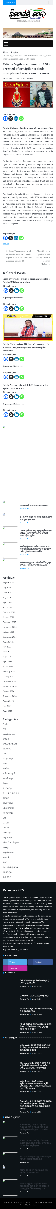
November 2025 (10, 627)
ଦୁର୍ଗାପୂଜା (6, 798)
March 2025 (8, 666)
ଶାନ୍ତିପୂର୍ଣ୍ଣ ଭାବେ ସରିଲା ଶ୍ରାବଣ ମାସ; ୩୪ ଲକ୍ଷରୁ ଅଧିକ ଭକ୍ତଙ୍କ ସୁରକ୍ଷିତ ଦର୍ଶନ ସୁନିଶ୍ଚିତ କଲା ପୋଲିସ (35, 548)
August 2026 (8, 583)
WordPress (32, 1205)
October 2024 (8, 691)
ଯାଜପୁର (6, 847)
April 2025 (7, 661)
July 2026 (7, 587)
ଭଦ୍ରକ (6, 828)
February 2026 (9, 612)
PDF (4, 729)
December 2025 (9, 622)
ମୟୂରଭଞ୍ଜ (7, 837)
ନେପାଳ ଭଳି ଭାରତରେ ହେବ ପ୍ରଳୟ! (34, 505)
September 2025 (10, 637)
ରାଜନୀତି (6, 857)
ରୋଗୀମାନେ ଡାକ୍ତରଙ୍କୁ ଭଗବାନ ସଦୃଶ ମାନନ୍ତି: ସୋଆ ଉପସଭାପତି (35, 1157)
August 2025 (8, 642)
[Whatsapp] (21, 118)
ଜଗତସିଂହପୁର (8, 778)
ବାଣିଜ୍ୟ (6, 823)
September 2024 (10, 696)
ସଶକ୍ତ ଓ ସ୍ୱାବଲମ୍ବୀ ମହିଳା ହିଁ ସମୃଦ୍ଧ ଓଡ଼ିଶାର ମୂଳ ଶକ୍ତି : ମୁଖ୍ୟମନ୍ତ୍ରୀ (35, 563)
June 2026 (7, 592)
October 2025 (8, 632)
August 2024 (8, 701)
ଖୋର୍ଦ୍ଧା (6, 768)
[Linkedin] (16, 118)
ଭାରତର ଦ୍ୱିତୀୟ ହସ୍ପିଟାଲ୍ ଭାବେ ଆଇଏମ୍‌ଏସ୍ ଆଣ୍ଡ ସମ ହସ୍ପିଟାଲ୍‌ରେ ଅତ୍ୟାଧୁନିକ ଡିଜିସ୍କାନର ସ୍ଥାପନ (34, 1186)
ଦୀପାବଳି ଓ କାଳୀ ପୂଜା (11, 793)
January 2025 (8, 676)
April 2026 (7, 602)
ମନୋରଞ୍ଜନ (7, 833)
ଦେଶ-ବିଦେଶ (8, 803)
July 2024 (7, 706)
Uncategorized (9, 734)
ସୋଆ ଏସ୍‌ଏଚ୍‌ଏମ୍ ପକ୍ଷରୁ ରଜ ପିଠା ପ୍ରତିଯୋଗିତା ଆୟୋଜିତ (34, 1171)
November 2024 (10, 686)
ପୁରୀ (4, 818)
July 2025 (7, 647)
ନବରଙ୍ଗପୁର (8, 813)
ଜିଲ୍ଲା (5, 783)
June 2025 (7, 652)
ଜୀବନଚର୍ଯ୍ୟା (7, 788)
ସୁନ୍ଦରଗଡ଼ (7, 877)
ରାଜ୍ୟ (5, 862)
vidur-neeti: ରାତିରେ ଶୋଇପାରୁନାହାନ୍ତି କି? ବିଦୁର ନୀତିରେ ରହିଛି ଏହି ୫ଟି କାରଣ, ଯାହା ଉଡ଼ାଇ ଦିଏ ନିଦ (35, 1047)
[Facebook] (5, 118)
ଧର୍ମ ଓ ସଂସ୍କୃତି (8, 808)
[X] (10, 118)
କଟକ (5, 754)
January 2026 (8, 617)
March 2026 (8, 607)
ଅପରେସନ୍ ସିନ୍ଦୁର (10, 744)
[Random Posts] (46, 2)
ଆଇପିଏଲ (7, 749)
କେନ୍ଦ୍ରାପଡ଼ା (8, 759)
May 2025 (7, 657)
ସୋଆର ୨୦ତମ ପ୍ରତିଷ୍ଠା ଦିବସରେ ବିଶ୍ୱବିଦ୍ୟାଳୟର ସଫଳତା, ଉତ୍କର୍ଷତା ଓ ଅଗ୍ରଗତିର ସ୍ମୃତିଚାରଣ (35, 1143)
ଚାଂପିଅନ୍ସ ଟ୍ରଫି (9, 773)
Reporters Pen (27, 78)
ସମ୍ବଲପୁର (7, 872)
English (6, 244)
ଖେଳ (5, 763)
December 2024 (9, 681)
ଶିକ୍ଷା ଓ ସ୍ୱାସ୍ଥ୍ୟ (10, 867)
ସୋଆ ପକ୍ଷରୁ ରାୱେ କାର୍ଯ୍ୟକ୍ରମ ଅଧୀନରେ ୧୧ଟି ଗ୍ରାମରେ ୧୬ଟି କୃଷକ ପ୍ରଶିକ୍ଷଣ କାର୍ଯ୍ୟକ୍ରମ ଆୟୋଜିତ (34, 1127)
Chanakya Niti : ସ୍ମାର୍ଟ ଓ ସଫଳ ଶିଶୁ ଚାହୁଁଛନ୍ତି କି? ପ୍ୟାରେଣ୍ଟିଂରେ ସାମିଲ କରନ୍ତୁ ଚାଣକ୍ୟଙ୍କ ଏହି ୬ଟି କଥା (35, 1065)
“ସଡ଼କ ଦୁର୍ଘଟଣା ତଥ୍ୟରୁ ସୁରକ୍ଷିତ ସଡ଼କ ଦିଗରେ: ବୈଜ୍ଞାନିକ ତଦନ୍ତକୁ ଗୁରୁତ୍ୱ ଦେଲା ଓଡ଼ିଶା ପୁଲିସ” (36, 532)
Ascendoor (48, 1202)
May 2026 (7, 597)
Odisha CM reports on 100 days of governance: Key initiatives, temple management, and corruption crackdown (26, 347)
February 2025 (9, 671)
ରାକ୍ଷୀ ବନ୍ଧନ (8, 852)
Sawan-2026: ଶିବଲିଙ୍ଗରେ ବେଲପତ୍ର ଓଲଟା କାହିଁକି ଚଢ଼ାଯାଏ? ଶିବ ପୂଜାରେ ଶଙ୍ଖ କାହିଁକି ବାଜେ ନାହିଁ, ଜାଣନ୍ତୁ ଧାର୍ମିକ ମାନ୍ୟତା (36, 1104)
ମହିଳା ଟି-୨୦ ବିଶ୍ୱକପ (11, 842)
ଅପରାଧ (6, 739)
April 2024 (7, 711)
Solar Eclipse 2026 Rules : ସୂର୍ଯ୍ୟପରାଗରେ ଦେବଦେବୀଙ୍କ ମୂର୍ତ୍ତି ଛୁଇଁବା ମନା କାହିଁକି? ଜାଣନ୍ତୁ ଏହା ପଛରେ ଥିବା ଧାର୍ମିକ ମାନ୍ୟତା (35, 1084)
